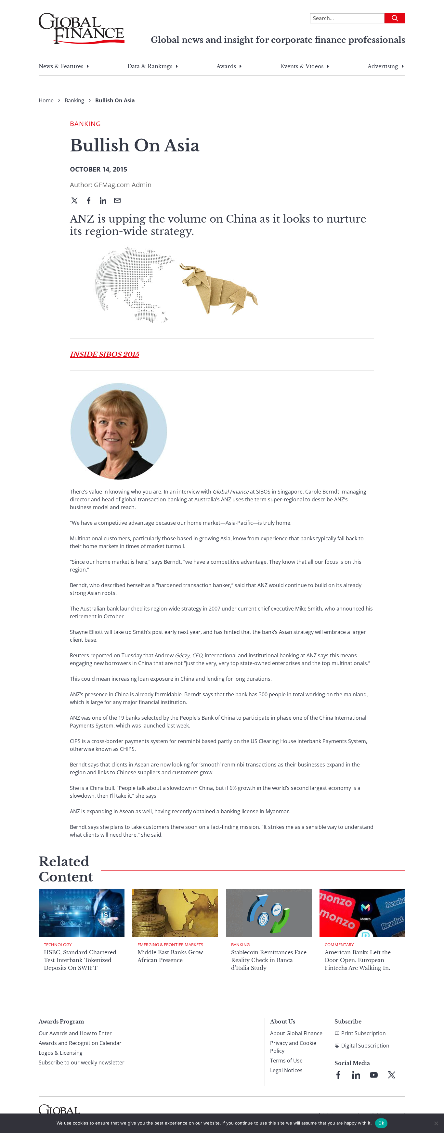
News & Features (61, 66)
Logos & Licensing (61, 1052)
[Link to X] (392, 1075)
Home (46, 100)
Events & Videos (301, 66)
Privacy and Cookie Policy (293, 1046)
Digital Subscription (365, 1045)
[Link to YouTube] (374, 1075)
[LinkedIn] (105, 201)
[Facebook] (91, 201)
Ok (381, 1123)
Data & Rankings (149, 66)
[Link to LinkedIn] (356, 1075)
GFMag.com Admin (122, 184)
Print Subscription (363, 1033)
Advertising (383, 66)
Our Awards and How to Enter (75, 1033)
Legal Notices (286, 1070)
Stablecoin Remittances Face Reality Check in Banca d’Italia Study (269, 960)
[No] (436, 1123)
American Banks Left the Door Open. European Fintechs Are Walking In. (358, 960)
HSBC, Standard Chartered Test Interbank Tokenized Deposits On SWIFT (80, 960)
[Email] (120, 201)
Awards (226, 66)
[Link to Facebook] (338, 1075)
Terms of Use (286, 1060)
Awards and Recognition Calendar (80, 1043)
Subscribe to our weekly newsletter (81, 1062)
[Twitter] (77, 201)
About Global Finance (296, 1033)
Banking (74, 100)
